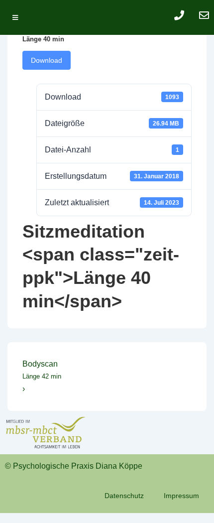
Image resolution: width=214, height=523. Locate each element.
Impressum (181, 496)
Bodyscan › (41, 376)
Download (46, 60)
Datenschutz (124, 496)
